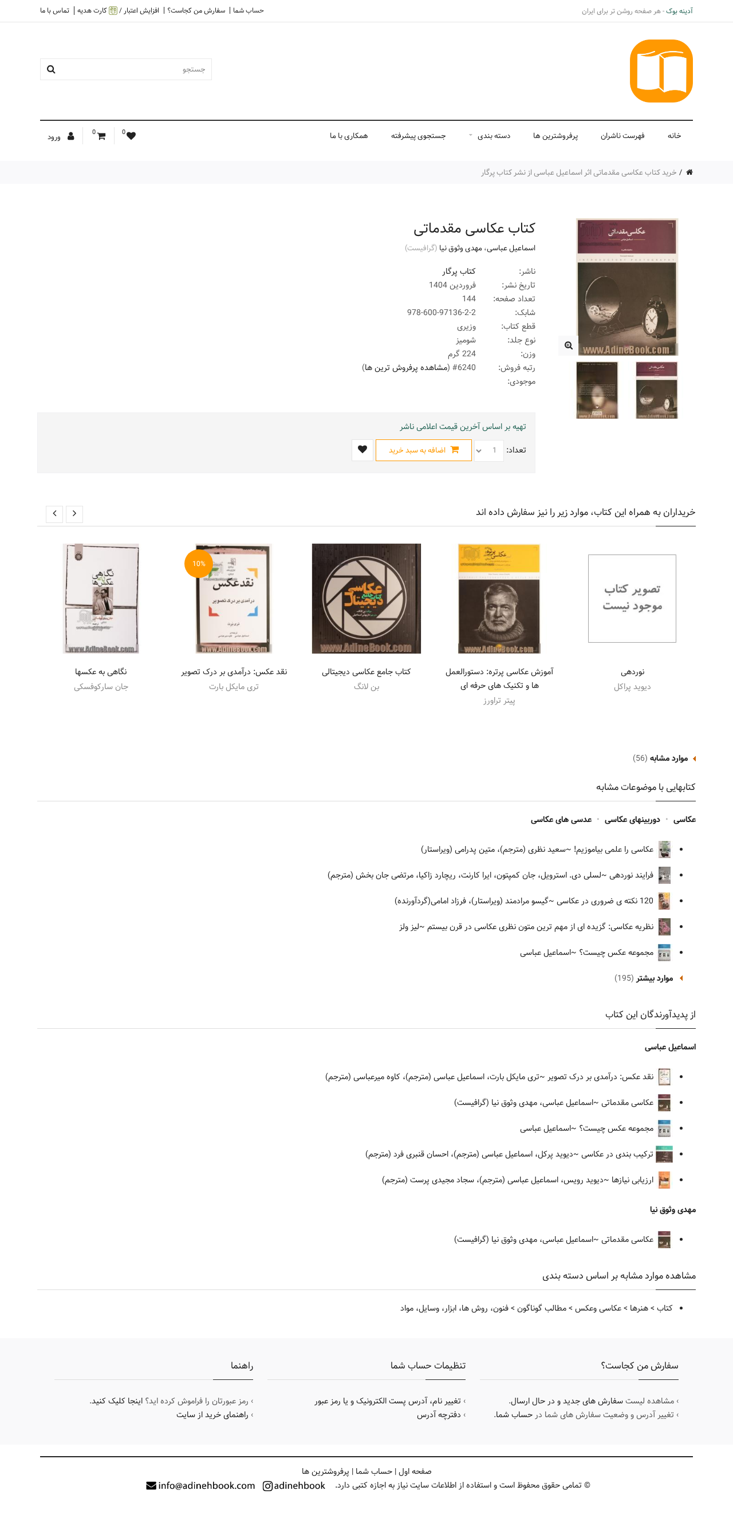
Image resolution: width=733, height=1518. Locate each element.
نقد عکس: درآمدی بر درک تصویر (234, 672)
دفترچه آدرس (439, 1415)
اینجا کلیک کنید (117, 1401)
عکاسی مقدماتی (628, 1103)
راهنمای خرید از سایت (212, 1415)
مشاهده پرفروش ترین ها (406, 368)
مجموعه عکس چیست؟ (617, 952)
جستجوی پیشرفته (418, 135)
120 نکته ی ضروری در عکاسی (606, 901)
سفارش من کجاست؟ (196, 10)
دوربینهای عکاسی (632, 820)
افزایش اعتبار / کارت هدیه (118, 10)
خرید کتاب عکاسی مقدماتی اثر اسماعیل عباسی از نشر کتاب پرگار (579, 172)
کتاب (665, 1308)
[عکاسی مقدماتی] (568, 346)
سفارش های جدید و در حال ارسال (567, 1401)
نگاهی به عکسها (101, 672)
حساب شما (248, 10)
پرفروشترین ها (555, 135)
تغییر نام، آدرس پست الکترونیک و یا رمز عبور (387, 1401)
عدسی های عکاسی (561, 820)
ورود (55, 137)
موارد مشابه (669, 758)
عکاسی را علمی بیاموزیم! (615, 849)
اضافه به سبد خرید (418, 450)
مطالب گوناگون (541, 1308)
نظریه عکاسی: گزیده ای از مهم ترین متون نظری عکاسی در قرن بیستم (541, 927)
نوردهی (632, 672)
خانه (674, 135)
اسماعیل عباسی (511, 248)
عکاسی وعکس (598, 1308)
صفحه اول (415, 1471)
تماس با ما (54, 10)
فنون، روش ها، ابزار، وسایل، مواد (454, 1308)
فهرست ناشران (623, 135)
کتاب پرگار (459, 271)
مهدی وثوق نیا (460, 248)
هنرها (639, 1308)
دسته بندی (494, 135)
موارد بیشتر (654, 978)
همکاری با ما (349, 135)
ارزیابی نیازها (634, 1180)
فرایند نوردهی (632, 875)
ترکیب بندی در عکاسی (618, 1154)
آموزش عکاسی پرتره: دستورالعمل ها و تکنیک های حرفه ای (499, 679)
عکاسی (684, 820)
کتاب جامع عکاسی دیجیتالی (366, 672)
